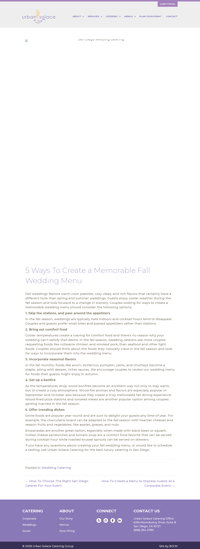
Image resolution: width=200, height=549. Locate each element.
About (77, 16)
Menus (128, 16)
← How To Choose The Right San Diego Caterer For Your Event (56, 483)
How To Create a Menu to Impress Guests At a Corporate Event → (138, 483)
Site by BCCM (168, 546)
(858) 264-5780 (144, 530)
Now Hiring (67, 531)
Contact (172, 16)
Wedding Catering (56, 467)
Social (26, 531)
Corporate (29, 518)
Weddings (29, 524)
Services (93, 16)
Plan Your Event (150, 16)
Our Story (66, 518)
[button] (83, 16)
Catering (112, 16)
